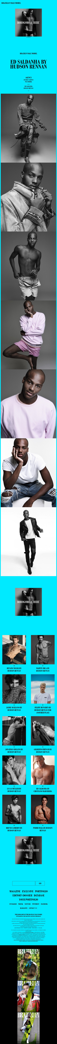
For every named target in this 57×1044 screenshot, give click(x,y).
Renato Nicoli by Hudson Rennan (14, 669)
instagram (13, 904)
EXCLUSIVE (27, 891)
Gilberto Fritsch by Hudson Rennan (43, 750)
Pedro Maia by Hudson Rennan (42, 829)
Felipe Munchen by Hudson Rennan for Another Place (42, 710)
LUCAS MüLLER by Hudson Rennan (14, 790)
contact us (33, 908)
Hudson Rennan (28, 88)
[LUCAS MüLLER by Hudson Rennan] (14, 770)
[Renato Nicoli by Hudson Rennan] (14, 649)
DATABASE (39, 895)
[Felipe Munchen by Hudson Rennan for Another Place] (43, 689)
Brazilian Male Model (11, 3)
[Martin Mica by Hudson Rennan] (43, 649)
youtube (28, 904)
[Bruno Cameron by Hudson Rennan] (14, 809)
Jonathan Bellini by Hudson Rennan (14, 750)
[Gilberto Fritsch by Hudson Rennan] (43, 731)
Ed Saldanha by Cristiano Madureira (43, 790)
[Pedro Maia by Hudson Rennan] (43, 809)
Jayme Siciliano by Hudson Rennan (14, 708)
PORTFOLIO (41, 891)
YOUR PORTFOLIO (28, 899)
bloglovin (23, 908)
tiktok (20, 904)
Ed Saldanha (28, 86)
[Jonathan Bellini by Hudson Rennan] (14, 731)
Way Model (28, 82)
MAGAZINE (14, 891)
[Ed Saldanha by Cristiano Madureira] (43, 770)
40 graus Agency (28, 80)
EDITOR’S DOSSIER (22, 895)
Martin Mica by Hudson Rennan (42, 669)
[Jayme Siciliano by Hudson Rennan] (14, 689)
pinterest (35, 904)
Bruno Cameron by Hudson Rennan (14, 829)
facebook (44, 904)
